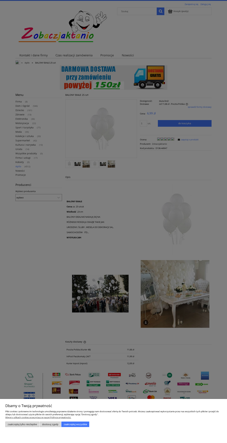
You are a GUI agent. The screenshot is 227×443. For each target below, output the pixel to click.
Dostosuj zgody (50, 424)
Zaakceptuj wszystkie (75, 424)
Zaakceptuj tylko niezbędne (22, 424)
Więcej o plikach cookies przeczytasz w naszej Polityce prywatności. (38, 417)
